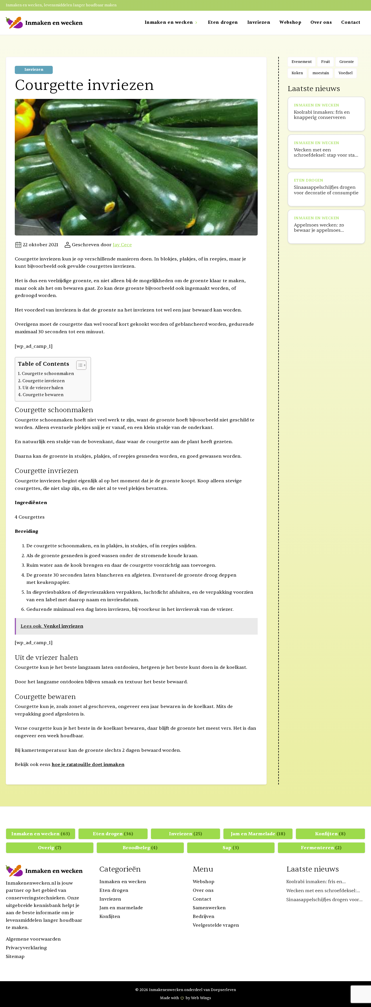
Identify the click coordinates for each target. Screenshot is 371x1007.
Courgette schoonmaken (48, 373)
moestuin (320, 73)
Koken (297, 73)
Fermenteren (321, 848)
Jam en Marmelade (258, 834)
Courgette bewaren (43, 395)
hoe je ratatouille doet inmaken (88, 764)
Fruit (325, 61)
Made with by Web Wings (185, 998)
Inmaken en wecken (40, 834)
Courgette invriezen (43, 381)
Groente (346, 61)
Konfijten (330, 834)
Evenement (302, 61)
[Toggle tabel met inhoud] (78, 365)
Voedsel (346, 73)
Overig (49, 848)
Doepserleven (223, 990)
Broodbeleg (140, 848)
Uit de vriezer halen (42, 388)
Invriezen (33, 69)
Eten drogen (113, 834)
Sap (231, 848)
